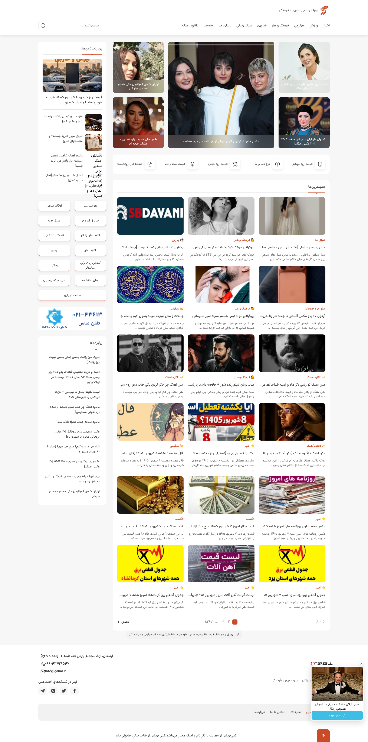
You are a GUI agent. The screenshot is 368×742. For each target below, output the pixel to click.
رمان (54, 250)
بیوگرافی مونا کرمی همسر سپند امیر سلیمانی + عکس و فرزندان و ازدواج (204, 316)
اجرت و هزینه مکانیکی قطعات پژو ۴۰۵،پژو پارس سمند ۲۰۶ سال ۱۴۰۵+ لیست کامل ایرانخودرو (74, 377)
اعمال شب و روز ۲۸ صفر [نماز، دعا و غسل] (64, 178)
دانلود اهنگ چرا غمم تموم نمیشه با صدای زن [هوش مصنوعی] (74, 409)
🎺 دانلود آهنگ (316, 377)
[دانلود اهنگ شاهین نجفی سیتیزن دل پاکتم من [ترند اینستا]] (93, 161)
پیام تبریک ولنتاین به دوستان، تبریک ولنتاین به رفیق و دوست (72, 479)
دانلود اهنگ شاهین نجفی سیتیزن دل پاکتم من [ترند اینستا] (67, 160)
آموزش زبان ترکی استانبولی (90, 265)
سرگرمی (299, 25)
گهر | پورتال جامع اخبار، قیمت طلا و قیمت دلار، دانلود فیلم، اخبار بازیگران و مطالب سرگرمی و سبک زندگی (184, 634)
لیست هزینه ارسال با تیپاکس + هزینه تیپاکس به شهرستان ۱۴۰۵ (77, 394)
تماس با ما (277, 712)
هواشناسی (90, 206)
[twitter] (64, 691)
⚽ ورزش (178, 240)
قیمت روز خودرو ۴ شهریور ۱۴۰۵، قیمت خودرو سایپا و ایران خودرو (74, 100)
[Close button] (361, 663)
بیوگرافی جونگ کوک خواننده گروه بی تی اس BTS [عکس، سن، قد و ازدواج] (202, 247)
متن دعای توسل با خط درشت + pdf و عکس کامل (63, 119)
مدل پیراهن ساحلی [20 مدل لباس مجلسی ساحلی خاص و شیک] (280, 247)
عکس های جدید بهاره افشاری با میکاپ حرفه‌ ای (138, 141)
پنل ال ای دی (90, 220)
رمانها (54, 265)
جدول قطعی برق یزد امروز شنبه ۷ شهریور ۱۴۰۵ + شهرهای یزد (282, 595)
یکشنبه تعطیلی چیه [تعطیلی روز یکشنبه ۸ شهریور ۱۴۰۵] (215, 453)
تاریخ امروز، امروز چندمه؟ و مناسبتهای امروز (66, 138)
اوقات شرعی (54, 206)
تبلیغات (295, 712)
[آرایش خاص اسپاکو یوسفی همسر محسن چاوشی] (138, 67)
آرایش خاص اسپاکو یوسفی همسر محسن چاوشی (138, 86)
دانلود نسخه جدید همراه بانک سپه (78, 422)
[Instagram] (53, 691)
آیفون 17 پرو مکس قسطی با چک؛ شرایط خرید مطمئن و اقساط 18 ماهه (275, 316)
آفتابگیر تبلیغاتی (54, 235)
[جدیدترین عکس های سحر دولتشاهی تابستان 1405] (304, 67)
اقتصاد (250, 519)
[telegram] (42, 691)
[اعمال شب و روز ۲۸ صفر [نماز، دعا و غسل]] (93, 181)
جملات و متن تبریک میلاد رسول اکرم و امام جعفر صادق (145, 316)
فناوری (262, 25)
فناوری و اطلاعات (315, 309)
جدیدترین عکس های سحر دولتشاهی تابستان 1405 (304, 86)
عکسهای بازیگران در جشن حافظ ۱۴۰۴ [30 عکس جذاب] (304, 141)
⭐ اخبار (249, 446)
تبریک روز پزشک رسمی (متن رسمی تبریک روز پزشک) (74, 359)
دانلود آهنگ (190, 25)
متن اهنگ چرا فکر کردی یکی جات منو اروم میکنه (150, 384)
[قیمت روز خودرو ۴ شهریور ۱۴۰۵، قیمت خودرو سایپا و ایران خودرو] (72, 75)
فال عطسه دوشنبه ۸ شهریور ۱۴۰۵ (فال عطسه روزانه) (146, 453)
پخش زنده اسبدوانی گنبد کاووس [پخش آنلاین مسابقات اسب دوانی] (136, 247)
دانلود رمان (90, 250)
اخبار (326, 25)
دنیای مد (225, 25)
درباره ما (259, 712)
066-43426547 (57, 663)
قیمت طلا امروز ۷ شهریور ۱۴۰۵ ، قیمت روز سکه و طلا (146, 526)
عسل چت (54, 220)
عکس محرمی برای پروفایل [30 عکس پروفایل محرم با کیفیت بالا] (77, 434)
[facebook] (74, 691)
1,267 (209, 622)
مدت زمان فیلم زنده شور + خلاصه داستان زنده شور (218, 384)
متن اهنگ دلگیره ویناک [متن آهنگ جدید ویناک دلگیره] (287, 453)
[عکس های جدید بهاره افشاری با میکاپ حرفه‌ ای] (138, 122)
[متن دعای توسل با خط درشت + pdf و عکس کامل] (93, 122)
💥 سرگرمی (177, 309)
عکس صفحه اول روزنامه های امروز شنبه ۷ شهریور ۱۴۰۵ (286, 526)
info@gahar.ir (55, 671)
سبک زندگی (244, 25)
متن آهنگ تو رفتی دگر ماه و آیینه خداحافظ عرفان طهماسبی (284, 384)
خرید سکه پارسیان (54, 280)
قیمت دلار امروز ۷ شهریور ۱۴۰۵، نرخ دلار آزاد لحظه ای (217, 526)
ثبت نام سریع (337, 715)
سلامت (209, 25)
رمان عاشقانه (90, 280)
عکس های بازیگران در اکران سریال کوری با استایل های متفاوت (221, 141)
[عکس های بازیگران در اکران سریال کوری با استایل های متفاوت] (221, 95)
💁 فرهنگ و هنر (244, 240)
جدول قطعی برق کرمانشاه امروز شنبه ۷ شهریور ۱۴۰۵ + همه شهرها (137, 595)
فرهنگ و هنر (280, 25)
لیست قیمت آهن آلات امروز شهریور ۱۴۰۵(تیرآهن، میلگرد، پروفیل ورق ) (204, 595)
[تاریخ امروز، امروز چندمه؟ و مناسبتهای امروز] (93, 142)
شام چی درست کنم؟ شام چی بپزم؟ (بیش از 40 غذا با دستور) (73, 449)
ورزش (314, 25)
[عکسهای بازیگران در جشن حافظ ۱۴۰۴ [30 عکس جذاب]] (304, 122)
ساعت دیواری (72, 295)
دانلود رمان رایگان (90, 235)
